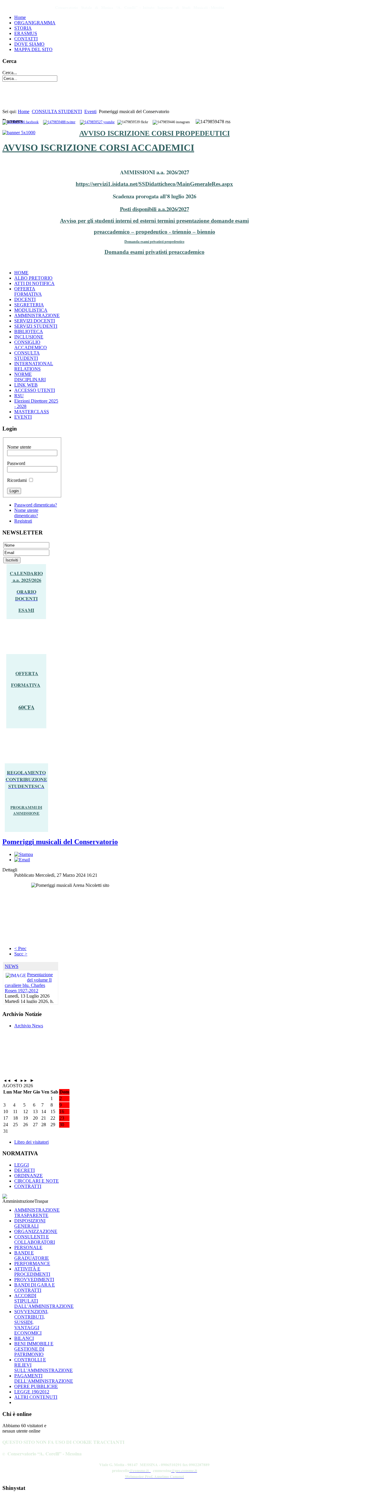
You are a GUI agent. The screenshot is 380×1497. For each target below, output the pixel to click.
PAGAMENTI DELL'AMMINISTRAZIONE (43, 1378)
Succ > (20, 953)
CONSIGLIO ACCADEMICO (30, 345)
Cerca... (9, 72)
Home (20, 17)
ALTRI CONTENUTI (35, 1397)
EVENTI (23, 417)
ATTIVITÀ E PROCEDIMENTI (32, 1271)
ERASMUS (25, 33)
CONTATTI (26, 38)
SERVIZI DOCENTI (34, 320)
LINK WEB (26, 384)
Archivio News (28, 1025)
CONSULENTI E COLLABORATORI (34, 1239)
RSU (19, 395)
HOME (21, 272)
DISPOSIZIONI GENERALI (29, 1223)
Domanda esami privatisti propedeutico (154, 242)
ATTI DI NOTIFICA (34, 283)
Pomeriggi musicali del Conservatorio (60, 842)
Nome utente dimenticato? (26, 513)
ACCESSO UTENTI (34, 390)
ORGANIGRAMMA (35, 22)
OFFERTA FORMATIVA (28, 291)
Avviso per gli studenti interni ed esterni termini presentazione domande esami (154, 221)
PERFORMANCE (32, 1263)
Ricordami (17, 480)
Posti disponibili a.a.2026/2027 (154, 209)
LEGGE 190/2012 (31, 1391)
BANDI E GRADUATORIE (31, 1255)
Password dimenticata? (35, 504)
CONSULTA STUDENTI (57, 111)
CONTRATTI (27, 1186)
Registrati (23, 520)
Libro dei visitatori (31, 1142)
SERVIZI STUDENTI (35, 326)
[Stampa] (23, 854)
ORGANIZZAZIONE (35, 1231)
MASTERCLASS (31, 411)
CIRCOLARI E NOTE (36, 1180)
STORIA (23, 28)
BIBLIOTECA (28, 331)
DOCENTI (25, 299)
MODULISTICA (31, 310)
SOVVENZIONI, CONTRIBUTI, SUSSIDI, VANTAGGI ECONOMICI (31, 1322)
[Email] (22, 859)
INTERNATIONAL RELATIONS (33, 366)
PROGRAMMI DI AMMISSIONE (26, 810)
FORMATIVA (25, 684)
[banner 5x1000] (18, 132)
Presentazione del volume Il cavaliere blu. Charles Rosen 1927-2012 (29, 982)
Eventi (90, 111)
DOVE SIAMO (29, 44)
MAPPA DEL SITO (33, 49)
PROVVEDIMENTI (34, 1279)
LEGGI (21, 1164)
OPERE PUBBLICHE (36, 1386)
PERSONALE (28, 1247)
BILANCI (24, 1338)
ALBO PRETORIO (33, 278)
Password (16, 463)
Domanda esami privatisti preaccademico (154, 252)
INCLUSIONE (28, 336)
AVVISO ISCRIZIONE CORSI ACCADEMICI (98, 147)
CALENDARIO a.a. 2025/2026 (26, 576)
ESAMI (26, 610)
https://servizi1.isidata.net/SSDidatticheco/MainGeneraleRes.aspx (154, 184)
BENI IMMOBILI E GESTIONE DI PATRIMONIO (33, 1349)
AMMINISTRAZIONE (37, 315)
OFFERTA (26, 673)
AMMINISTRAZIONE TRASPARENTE (37, 1213)
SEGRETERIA (29, 304)
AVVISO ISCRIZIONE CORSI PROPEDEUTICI (154, 133)
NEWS (11, 966)
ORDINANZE (28, 1175)
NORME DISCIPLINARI (30, 377)
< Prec (20, 948)
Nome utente (19, 447)
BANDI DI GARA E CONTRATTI (34, 1287)
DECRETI (24, 1170)
